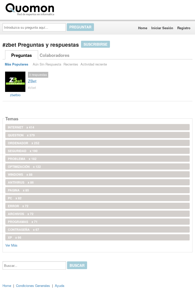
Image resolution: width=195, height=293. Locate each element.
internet (21, 127)
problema (22, 158)
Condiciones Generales (33, 285)
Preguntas (21, 55)
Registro (183, 27)
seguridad (23, 151)
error (18, 206)
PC (15, 198)
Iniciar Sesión (162, 27)
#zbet (32, 87)
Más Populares (16, 64)
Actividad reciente (93, 64)
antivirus (21, 182)
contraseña (23, 229)
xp (14, 237)
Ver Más (11, 245)
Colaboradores (54, 55)
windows (20, 174)
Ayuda (59, 285)
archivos (21, 213)
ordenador (23, 143)
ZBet (32, 81)
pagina (18, 190)
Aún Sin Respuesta (47, 64)
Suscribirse (95, 44)
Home (142, 27)
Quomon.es (72, 8)
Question (21, 135)
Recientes (70, 64)
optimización (24, 166)
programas (23, 221)
